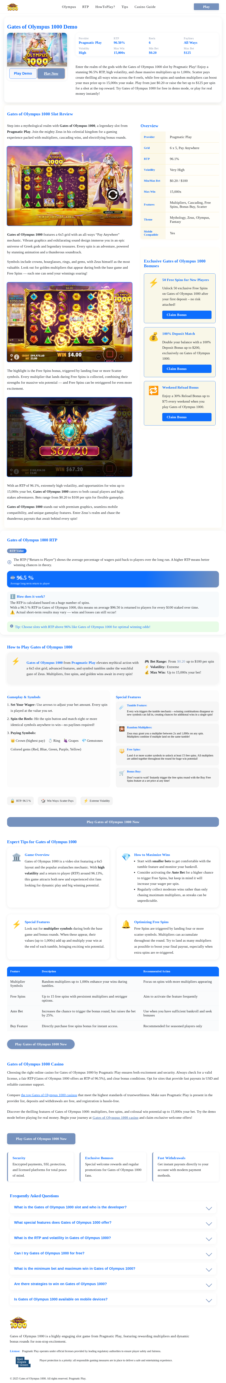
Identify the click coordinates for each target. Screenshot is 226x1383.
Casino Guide (145, 7)
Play (206, 7)
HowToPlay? (105, 7)
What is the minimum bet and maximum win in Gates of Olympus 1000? (74, 1268)
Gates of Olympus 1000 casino (115, 1117)
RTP (85, 7)
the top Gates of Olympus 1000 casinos (49, 1095)
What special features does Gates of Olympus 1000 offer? (62, 1222)
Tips (124, 7)
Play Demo (23, 73)
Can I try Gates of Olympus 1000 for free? (49, 1253)
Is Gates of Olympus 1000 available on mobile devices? (61, 1299)
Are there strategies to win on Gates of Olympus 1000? (60, 1284)
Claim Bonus (177, 315)
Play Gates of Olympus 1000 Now (113, 822)
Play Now (51, 73)
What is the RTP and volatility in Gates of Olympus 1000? (62, 1238)
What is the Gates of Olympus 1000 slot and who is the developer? (70, 1207)
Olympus (69, 7)
